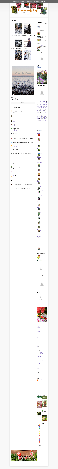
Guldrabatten (39, 107)
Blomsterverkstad (38, 196)
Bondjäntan (38, 216)
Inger (13, 123)
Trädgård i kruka (38, 116)
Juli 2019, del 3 (41, 186)
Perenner (38, 112)
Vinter (44, 118)
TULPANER (41, 164)
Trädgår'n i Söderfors (38, 331)
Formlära (40, 106)
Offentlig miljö (45, 111)
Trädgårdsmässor (38, 117)
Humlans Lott (14, 159)
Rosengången (42, 113)
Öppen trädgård (38, 121)
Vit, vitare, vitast (41, 45)
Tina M (13, 187)
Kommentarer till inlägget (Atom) (16, 201)
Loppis (40, 110)
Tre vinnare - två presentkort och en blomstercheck (42, 366)
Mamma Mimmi (14, 183)
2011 (37, 349)
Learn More (42, 1)
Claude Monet (41, 104)
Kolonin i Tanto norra (39, 157)
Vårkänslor (41, 26)
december (38, 350)
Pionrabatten (45, 112)
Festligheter (38, 106)
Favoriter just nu (44, 105)
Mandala (45, 110)
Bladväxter (40, 101)
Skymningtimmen (39, 356)
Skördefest (45, 114)
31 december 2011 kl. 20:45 (15, 146)
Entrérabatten (41, 105)
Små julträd (39, 363)
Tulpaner (42, 117)
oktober (38, 368)
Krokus (37, 109)
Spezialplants (38, 329)
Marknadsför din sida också (39, 67)
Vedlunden (41, 118)
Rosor (45, 113)
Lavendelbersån (38, 110)
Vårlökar (44, 119)
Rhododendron (39, 113)
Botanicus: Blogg (38, 194)
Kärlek (46, 109)
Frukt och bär (42, 106)
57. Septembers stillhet (39, 142)
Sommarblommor (44, 115)
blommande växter (39, 102)
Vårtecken (38, 120)
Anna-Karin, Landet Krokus (40, 379)
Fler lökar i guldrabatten (42, 48)
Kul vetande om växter (43, 109)
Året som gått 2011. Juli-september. (40, 352)
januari (38, 375)
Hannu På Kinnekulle (39, 172)
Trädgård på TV (42, 116)
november (38, 367)
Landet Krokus (38, 66)
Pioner (42, 112)
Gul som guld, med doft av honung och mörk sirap (42, 360)
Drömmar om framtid (39, 359)
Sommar (40, 115)
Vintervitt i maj (41, 29)
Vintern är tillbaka (39, 357)
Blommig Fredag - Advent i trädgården (42, 230)
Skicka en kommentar (13, 190)
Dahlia (46, 104)
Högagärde (38, 220)
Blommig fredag (44, 102)
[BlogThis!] (21, 102)
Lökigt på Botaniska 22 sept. (39, 195)
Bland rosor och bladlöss (39, 229)
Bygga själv (39, 104)
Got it (45, 1)
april (38, 373)
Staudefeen (37, 330)
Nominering (42, 111)
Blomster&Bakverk (39, 236)
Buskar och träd (44, 103)
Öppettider (38, 201)
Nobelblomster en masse (42, 42)
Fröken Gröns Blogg (39, 133)
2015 (37, 346)
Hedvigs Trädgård (44, 107)
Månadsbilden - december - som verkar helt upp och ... (42, 364)
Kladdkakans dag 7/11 (39, 240)
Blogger (37, 464)
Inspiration (40, 108)
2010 (37, 376)
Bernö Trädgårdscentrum (39, 326)
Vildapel (41, 153)
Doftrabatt (38, 105)
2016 (37, 345)
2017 (37, 344)
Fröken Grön (14, 175)
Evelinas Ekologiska (39, 246)
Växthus (40, 120)
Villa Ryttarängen (14, 137)
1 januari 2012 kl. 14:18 (15, 173)
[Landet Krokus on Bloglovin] (39, 130)
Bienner (37, 101)
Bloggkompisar (44, 101)
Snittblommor (38, 115)
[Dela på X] (22, 102)
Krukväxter (39, 109)
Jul (43, 108)
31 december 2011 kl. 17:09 (15, 121)
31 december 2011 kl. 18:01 (15, 130)
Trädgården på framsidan (42, 225)
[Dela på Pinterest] (23, 102)
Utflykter (45, 117)
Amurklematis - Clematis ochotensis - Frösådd (43, 191)
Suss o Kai (14, 141)
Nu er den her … (41, 212)
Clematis (44, 104)
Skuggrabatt (42, 114)
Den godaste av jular (39, 355)
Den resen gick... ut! (41, 177)
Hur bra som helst (39, 243)
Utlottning (38, 118)
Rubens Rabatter (38, 207)
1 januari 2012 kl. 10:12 (15, 157)
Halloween (42, 107)
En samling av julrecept (39, 243)
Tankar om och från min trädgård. (40, 190)
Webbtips (42, 120)
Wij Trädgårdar (45, 120)
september (39, 369)
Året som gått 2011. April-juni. (40, 353)
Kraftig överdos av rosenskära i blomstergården (42, 138)
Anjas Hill (38, 168)
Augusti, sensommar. (41, 144)
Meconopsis (41, 168)
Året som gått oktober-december (42, 32)
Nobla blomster (39, 362)
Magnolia (43, 110)
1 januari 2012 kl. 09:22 (15, 150)
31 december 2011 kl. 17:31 (15, 125)
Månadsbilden (39, 111)
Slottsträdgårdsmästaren (39, 142)
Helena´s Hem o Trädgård (39, 148)
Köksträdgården (38, 181)
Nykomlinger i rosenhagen (39, 162)
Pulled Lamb (41, 221)
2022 (37, 342)
